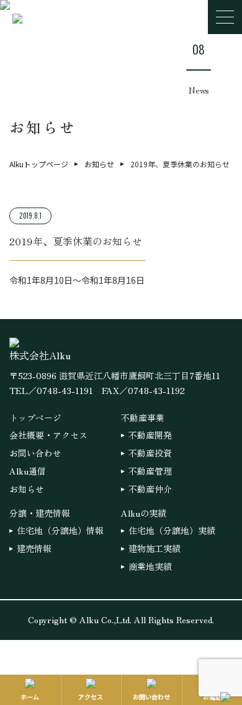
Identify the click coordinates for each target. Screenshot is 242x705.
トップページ (35, 417)
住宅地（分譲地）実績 (171, 530)
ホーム (29, 696)
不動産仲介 (150, 489)
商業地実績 (150, 566)
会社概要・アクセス (48, 435)
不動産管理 (150, 471)
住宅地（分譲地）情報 (60, 530)
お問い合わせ (35, 453)
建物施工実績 (154, 548)
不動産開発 (150, 435)
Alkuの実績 (143, 513)
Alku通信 (27, 471)
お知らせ (26, 489)
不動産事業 (142, 417)
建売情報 (34, 548)
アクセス (90, 696)
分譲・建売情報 (39, 513)
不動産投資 (150, 453)
